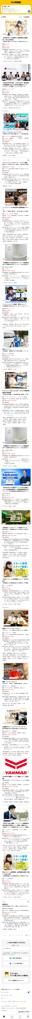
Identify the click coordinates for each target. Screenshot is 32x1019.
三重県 (9, 1001)
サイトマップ (14, 1005)
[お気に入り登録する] (28, 33)
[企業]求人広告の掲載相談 (21, 1008)
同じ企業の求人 (5, 110)
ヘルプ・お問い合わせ (5, 1005)
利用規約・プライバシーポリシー (8, 1008)
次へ (26, 935)
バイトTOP (3, 1001)
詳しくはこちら (11, 954)
